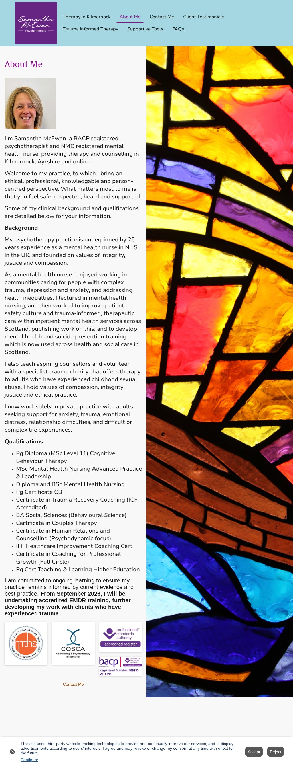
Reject (275, 751)
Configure (29, 759)
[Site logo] (36, 23)
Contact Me (73, 684)
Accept (254, 751)
